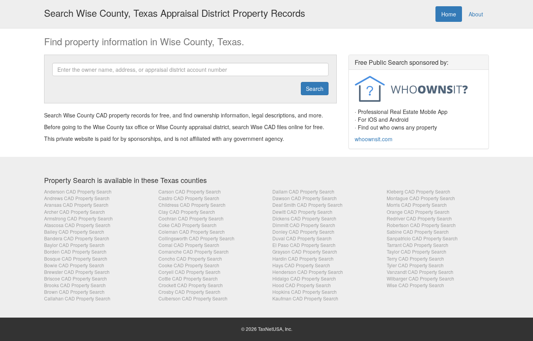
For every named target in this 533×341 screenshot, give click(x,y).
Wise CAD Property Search (415, 285)
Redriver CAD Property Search (419, 218)
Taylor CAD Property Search (416, 251)
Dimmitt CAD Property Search (303, 225)
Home (448, 14)
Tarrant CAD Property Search (417, 245)
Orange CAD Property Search (418, 211)
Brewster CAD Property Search (77, 271)
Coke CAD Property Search (187, 225)
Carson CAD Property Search (189, 191)
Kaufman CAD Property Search (305, 298)
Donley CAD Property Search (303, 231)
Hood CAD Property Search (301, 285)
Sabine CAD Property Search (418, 231)
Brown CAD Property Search (74, 291)
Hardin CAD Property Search (303, 258)
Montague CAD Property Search (421, 198)
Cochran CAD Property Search (191, 218)
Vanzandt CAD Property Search (420, 271)
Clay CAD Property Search (186, 211)
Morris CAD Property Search (417, 204)
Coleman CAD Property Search (191, 231)
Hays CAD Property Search (301, 265)
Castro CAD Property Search (188, 198)
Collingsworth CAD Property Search (196, 238)
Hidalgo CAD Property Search (304, 278)
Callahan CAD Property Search (77, 298)
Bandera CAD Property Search (76, 238)
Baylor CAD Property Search (74, 245)
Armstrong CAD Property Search (78, 218)
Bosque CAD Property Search (75, 258)
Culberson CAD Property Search (192, 298)
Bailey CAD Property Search (74, 231)
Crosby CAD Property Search (189, 291)
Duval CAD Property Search (302, 238)
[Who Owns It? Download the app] (419, 90)
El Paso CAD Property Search (304, 245)
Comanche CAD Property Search (193, 251)
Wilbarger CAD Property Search (420, 278)
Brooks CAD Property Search (75, 285)
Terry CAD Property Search (415, 258)
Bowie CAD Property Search (74, 265)
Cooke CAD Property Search (188, 265)
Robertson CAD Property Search (421, 225)
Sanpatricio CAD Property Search (422, 238)
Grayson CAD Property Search (304, 251)
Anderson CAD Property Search (78, 191)
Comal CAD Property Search (188, 245)
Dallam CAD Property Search (303, 191)
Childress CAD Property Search (192, 204)
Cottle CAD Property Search (188, 278)
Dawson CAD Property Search (304, 198)
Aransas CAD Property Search (76, 204)
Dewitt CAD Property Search (302, 211)
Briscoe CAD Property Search (75, 278)
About (476, 14)
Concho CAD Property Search (190, 258)
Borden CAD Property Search (75, 251)
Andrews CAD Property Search (77, 198)
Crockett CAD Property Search (190, 285)
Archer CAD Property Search (74, 211)
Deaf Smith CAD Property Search (307, 204)
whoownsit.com (374, 139)
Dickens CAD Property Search (304, 218)
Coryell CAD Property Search (189, 271)
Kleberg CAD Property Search (418, 191)
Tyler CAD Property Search (415, 265)
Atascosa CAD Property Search (77, 225)
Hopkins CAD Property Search (304, 291)
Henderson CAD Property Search (307, 271)
